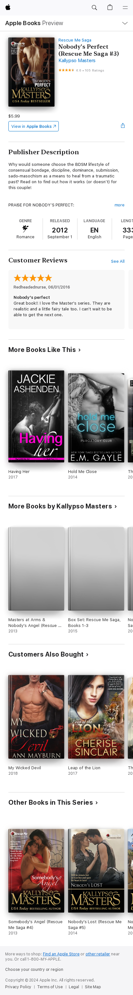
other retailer (98, 954)
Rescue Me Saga (74, 40)
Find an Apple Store (61, 954)
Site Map (93, 987)
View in (31, 126)
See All (118, 261)
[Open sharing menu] (123, 126)
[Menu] (125, 7)
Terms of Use (50, 987)
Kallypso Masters (77, 60)
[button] (94, 7)
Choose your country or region (34, 969)
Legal (74, 987)
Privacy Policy (18, 987)
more (120, 205)
